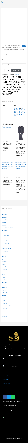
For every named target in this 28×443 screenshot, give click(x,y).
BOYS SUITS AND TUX (6, 235)
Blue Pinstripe (5, 230)
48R (19, 112)
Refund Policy (6, 379)
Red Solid (4, 272)
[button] (26, 3)
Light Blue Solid (5, 259)
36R (15, 108)
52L (15, 114)
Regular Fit (4, 274)
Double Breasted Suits (6, 246)
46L (24, 111)
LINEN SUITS (4, 261)
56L (24, 114)
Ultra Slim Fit (4, 308)
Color (3, 57)
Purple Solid (4, 269)
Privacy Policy (6, 372)
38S (22, 108)
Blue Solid (4, 232)
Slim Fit (3, 285)
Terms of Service (6, 375)
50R (24, 112)
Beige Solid (4, 219)
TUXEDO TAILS (5, 303)
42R (24, 109)
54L (19, 114)
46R (15, 112)
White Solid (4, 316)
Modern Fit (4, 264)
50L (21, 112)
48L (17, 112)
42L (21, 109)
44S (22, 111)
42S (15, 111)
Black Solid (4, 222)
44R (19, 111)
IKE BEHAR (4, 256)
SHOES (3, 279)
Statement (4, 290)
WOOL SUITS (4, 318)
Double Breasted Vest (6, 248)
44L (17, 111)
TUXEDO (3, 300)
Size (3, 62)
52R (17, 114)
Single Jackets (5, 282)
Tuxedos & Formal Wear (7, 305)
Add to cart (16, 70)
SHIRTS (3, 277)
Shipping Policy (6, 383)
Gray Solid (4, 253)
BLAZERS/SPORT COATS (7, 227)
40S (19, 109)
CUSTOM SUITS (5, 243)
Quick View (7, 139)
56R (15, 115)
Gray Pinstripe (5, 251)
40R (17, 109)
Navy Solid (4, 266)
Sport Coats (4, 287)
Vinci (3, 313)
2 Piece (3, 212)
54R (21, 114)
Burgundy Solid (5, 240)
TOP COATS (4, 298)
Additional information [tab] (7, 101)
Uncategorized (5, 311)
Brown (3, 238)
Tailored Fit (4, 295)
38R (19, 108)
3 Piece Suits (4, 214)
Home (3, 45)
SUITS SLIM (4, 292)
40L (15, 109)
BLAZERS (4, 225)
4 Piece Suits (4, 217)
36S (17, 108)
